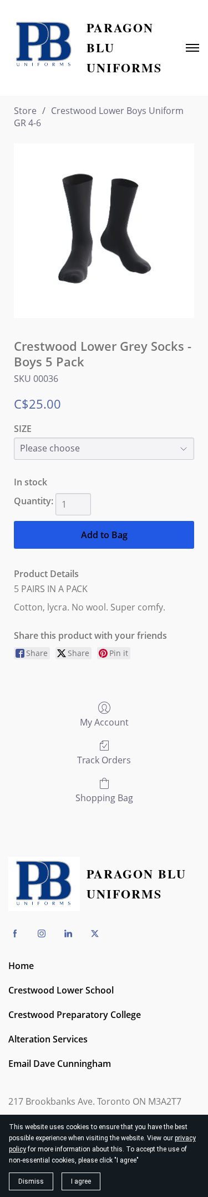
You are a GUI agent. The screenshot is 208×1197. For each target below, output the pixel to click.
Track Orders (104, 760)
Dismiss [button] (31, 1181)
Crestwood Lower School (61, 990)
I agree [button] (81, 1181)
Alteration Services (48, 1039)
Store (25, 111)
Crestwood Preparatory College (74, 1015)
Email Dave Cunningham (59, 1063)
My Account (104, 722)
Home (21, 966)
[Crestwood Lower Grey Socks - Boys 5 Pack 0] (104, 230)
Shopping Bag (104, 797)
